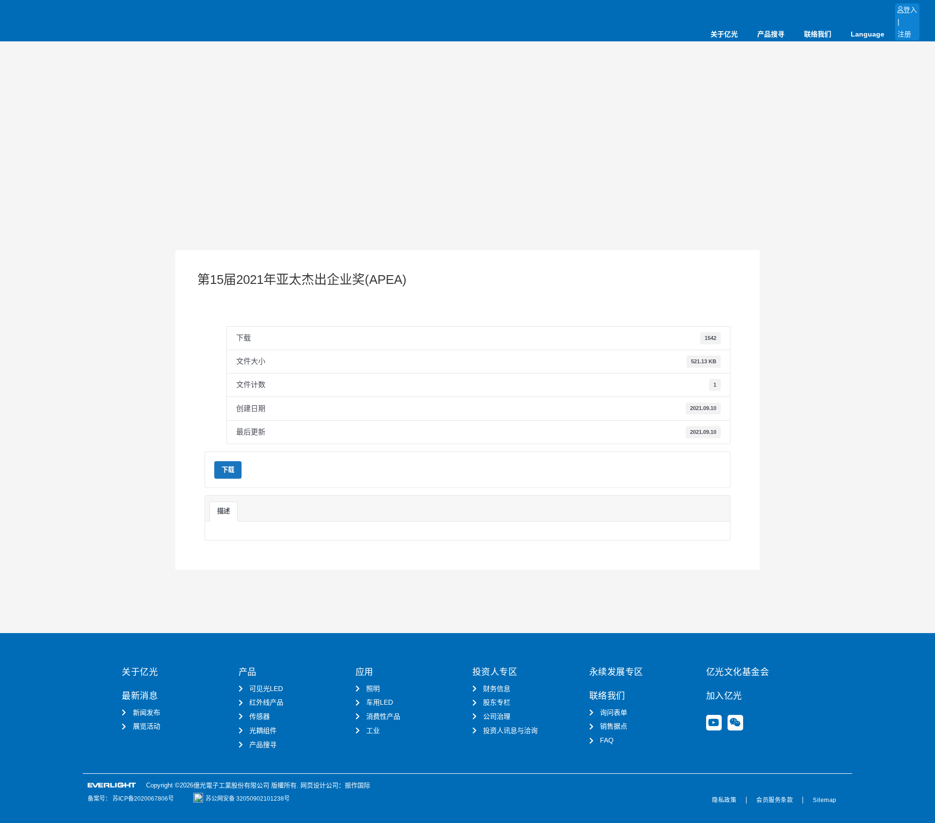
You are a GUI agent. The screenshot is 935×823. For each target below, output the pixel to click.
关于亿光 (724, 34)
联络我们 (817, 34)
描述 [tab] (223, 511)
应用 (364, 672)
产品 (248, 672)
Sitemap (825, 800)
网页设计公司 (319, 785)
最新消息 (140, 696)
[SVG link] (112, 785)
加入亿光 (724, 696)
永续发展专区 (616, 672)
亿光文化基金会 (737, 672)
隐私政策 (724, 800)
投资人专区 (495, 672)
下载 (228, 469)
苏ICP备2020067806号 (142, 798)
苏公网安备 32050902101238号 (248, 798)
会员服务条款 (774, 800)
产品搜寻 (771, 34)
